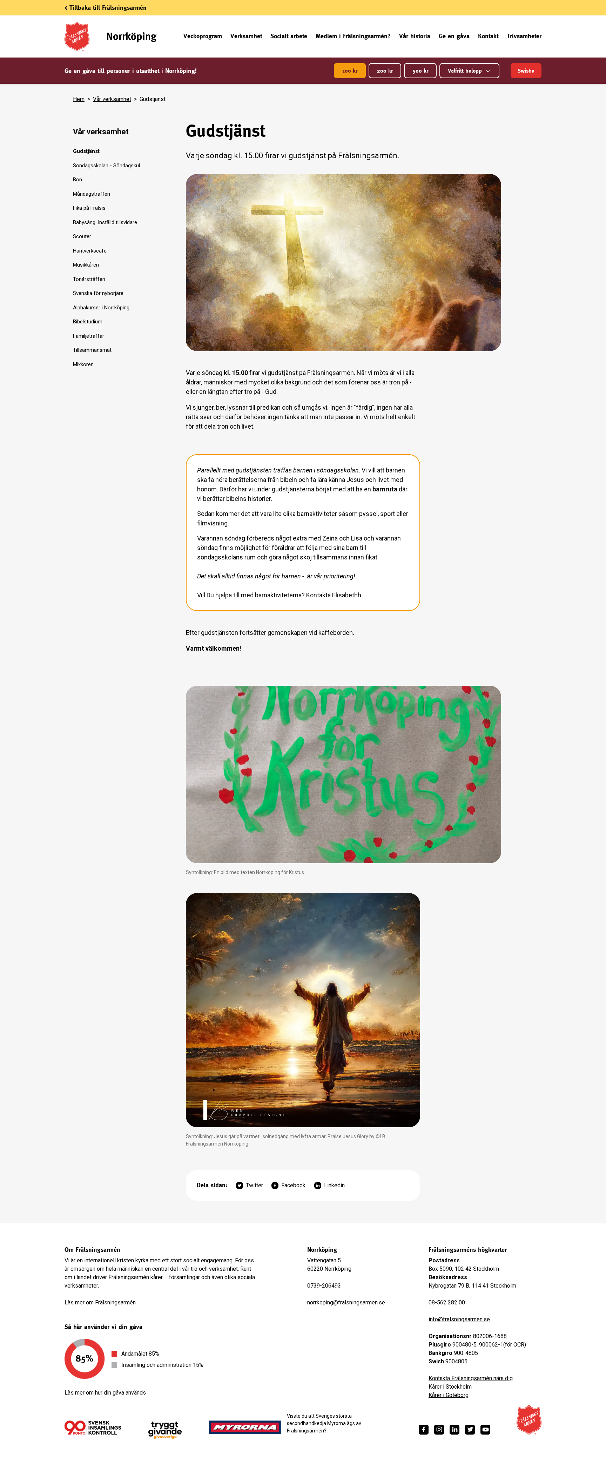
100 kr (349, 70)
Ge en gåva (454, 36)
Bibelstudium (87, 321)
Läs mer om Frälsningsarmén (100, 1302)
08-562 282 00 (447, 1302)
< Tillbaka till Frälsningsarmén (106, 7)
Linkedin (334, 1185)
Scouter (82, 236)
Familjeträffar (88, 336)
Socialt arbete (288, 36)
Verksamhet (246, 36)
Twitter (254, 1185)
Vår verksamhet (112, 99)
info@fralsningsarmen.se (459, 1319)
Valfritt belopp (465, 70)
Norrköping (131, 36)
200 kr (385, 70)
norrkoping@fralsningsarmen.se (346, 1302)
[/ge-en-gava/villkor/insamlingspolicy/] (93, 1428)
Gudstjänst (86, 151)
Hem (79, 99)
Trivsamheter (524, 36)
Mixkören (83, 364)
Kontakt (488, 36)
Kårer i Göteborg (449, 1395)
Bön (77, 179)
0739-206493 (324, 1285)
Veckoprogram (202, 36)
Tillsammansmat (92, 350)
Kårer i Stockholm (450, 1386)
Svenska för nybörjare (98, 293)
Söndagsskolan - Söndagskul (106, 165)
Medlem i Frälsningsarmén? (353, 36)
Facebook (293, 1185)
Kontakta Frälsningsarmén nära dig (471, 1378)
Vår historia (414, 36)
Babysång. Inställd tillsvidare (105, 222)
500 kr (420, 70)
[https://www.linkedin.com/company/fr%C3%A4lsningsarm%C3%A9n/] (454, 1430)
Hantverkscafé (90, 251)
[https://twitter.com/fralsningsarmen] (470, 1430)
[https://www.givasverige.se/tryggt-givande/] (165, 1430)
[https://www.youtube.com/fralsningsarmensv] (485, 1430)
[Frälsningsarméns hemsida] (529, 1420)
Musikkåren (86, 265)
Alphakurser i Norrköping (101, 307)
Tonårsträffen (89, 279)
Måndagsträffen (91, 194)
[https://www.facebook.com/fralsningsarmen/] (424, 1430)
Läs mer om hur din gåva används (105, 1392)
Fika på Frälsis (89, 208)
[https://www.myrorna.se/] (245, 1428)
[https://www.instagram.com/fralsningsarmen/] (439, 1430)
